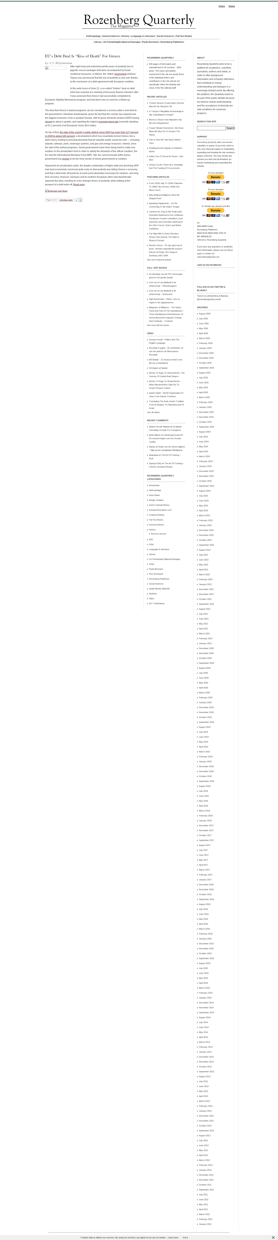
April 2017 (203, 865)
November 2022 (206, 535)
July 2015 (203, 968)
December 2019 (206, 707)
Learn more (173, 1237)
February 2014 (206, 1047)
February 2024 (206, 461)
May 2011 (203, 1204)
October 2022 (205, 540)
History (125, 36)
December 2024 (206, 412)
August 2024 (204, 432)
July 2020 (203, 673)
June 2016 (204, 914)
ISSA (151, 544)
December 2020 (206, 648)
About (231, 6)
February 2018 (206, 815)
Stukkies (153, 593)
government (120, 74)
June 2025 (204, 382)
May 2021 (203, 624)
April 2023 (203, 510)
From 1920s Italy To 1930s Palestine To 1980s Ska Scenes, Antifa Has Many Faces (165, 186)
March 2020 (204, 692)
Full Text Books (184, 36)
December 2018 (206, 766)
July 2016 (203, 909)
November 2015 (206, 948)
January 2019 (205, 761)
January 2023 (205, 525)
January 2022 (205, 584)
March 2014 (204, 1042)
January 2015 (205, 998)
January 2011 (205, 1224)
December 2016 (206, 884)
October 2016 (205, 894)
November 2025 (206, 358)
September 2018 (206, 781)
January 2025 (205, 407)
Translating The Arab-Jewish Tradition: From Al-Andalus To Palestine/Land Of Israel (166, 404)
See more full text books (158, 325)
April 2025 (203, 392)
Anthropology (93, 36)
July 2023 (203, 496)
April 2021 (203, 628)
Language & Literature (143, 36)
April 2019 (203, 747)
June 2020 (204, 678)
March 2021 (204, 633)
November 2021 (206, 594)
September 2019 (206, 722)
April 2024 (203, 451)
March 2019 (204, 752)
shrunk (48, 121)
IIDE (151, 539)
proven (65, 158)
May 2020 (203, 683)
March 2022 (204, 574)
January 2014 (205, 1052)
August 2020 (204, 668)
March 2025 (204, 397)
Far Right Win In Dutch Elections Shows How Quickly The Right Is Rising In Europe (164, 237)
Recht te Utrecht (158, 534)
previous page (66, 200)
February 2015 (206, 993)
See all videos (153, 412)
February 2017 (206, 875)
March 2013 (204, 1101)
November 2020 (206, 653)
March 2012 (204, 1160)
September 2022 (206, 545)
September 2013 (206, 1071)
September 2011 (206, 1190)
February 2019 (206, 756)
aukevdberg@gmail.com (208, 257)
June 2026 (204, 323)
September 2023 (206, 486)
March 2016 (204, 929)
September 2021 (206, 604)
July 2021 (203, 614)
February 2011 (205, 1219)
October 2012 (205, 1126)
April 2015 (203, 983)
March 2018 (204, 811)
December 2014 (206, 1003)
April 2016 (203, 924)
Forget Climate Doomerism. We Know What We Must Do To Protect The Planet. (166, 131)
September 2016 (206, 899)
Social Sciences (165, 36)
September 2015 (206, 958)
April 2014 (203, 1037)
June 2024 (204, 441)
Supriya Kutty (155, 463)
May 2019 (203, 742)
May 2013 (203, 1091)
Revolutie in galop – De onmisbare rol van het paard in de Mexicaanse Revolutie (166, 351)
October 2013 (205, 1066)
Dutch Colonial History (159, 505)
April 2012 (203, 1155)
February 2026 (206, 343)
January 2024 (205, 466)
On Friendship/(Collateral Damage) (121, 42)
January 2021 (205, 643)
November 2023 (206, 476)
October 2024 (205, 422)
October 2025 (205, 363)
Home (222, 6)
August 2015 (204, 963)
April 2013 (203, 1096)
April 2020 (203, 688)
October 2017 (205, 835)
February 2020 (206, 697)
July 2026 (203, 318)
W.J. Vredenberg (156, 603)
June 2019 (204, 737)
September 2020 (206, 663)
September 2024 (206, 427)
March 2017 (204, 870)
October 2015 (205, 953)
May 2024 (203, 446)
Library (98, 42)
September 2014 (206, 1012)
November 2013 (206, 1062)
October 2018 (205, 776)
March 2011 (204, 1214)
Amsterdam (154, 485)
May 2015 (203, 978)
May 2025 (203, 387)
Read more (79, 184)
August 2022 (204, 550)
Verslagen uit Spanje (158, 368)
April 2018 (203, 806)
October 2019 (205, 717)
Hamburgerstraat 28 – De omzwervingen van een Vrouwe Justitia (166, 438)
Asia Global (154, 495)
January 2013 (205, 1111)
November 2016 (206, 889)
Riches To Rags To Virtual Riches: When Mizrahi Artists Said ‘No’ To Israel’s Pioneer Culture (164, 384)
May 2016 (203, 919)
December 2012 (206, 1116)
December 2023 (206, 471)
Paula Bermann (150, 42)
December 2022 (206, 530)
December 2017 (206, 825)
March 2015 (204, 988)
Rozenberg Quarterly (207, 142)
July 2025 (203, 377)
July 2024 (203, 437)
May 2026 (203, 328)
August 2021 (204, 609)
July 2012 (203, 1140)
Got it (185, 1237)
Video (151, 598)
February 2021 (206, 638)
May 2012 (203, 1150)
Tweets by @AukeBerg (207, 296)
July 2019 (203, 732)
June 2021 (204, 619)
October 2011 (205, 1185)
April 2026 (203, 333)
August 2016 (204, 904)
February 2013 (206, 1106)
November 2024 (206, 417)
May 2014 (203, 1032)
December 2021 (206, 589)
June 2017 (204, 855)
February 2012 (206, 1165)
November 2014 (206, 1007)
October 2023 (205, 481)
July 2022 (203, 555)
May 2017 (203, 860)
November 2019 (206, 712)
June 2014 (204, 1027)
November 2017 (206, 830)
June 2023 (204, 501)
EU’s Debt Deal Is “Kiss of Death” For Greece (82, 55)
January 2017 (205, 879)
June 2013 (204, 1086)
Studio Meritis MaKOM (159, 589)
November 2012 (206, 1121)
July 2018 (203, 791)
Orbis (151, 564)
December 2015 (206, 943)
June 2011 (203, 1199)
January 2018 (205, 820)
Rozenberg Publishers (172, 42)
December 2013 (206, 1057)
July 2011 (203, 1194)
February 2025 (206, 402)
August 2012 (204, 1135)
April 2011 (203, 1209)
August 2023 (204, 491)
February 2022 (206, 579)
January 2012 (205, 1170)
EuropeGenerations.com (160, 510)
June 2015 (204, 973)
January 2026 (205, 348)
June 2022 (204, 560)
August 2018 (204, 786)
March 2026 (204, 338)
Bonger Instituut (156, 500)
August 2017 (204, 845)
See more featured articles (159, 260)
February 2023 (206, 520)
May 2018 (203, 801)
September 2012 (206, 1130)
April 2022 (203, 569)
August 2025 (204, 373)
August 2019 (204, 727)
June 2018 (204, 796)
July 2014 (203, 1022)
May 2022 (203, 564)
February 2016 (206, 934)
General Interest (111, 36)
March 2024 (204, 456)
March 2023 (204, 515)
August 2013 (204, 1076)
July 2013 (203, 1081)
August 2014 (204, 1017)
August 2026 (204, 314)
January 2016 (205, 939)
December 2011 (206, 1175)
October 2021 (205, 599)
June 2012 (204, 1145)
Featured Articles (157, 515)
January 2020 (205, 702)
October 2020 (205, 658)
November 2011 (206, 1180)
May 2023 (203, 505)
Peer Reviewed (156, 574)
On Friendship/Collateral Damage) (164, 559)
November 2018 (206, 771)
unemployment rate (108, 121)
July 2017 (203, 850)
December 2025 (206, 353)
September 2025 (206, 368)
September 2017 (206, 840)
